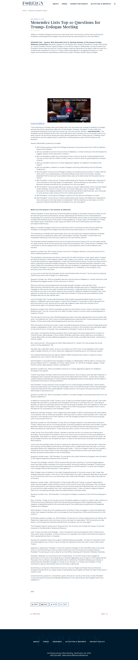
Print (36, 604)
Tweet (64, 604)
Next (103, 614)
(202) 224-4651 (55, 655)
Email (45, 604)
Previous (36, 614)
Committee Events (79, 4)
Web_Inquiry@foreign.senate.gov (75, 655)
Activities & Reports (101, 4)
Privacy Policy (97, 642)
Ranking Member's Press (37, 10)
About (56, 4)
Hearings (57, 642)
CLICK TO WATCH (37, 123)
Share (55, 604)
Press (64, 4)
